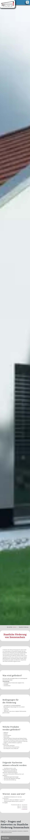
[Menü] (27, 2)
